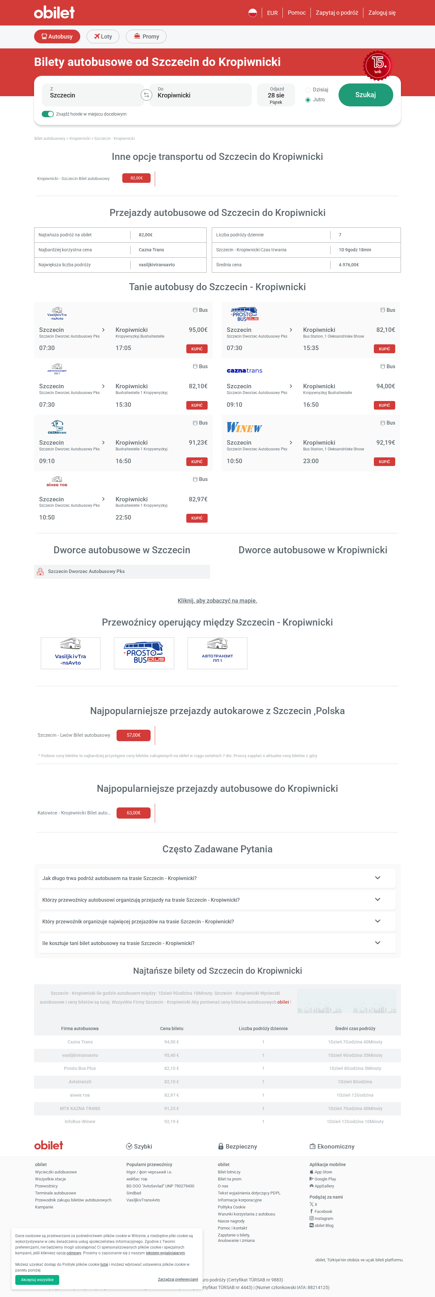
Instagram (323, 1218)
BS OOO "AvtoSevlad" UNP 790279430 (160, 1186)
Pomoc (297, 12)
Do (160, 88)
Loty (106, 36)
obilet (283, 1002)
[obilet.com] (69, 18)
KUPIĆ (197, 349)
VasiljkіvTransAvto (143, 1200)
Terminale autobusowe (55, 1193)
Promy (150, 36)
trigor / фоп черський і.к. (149, 1172)
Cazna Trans (151, 250)
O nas (223, 1186)
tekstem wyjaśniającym (165, 1253)
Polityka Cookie (232, 1207)
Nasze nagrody (231, 1221)
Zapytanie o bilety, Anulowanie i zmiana (236, 1238)
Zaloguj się (382, 12)
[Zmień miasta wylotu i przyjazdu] (146, 95)
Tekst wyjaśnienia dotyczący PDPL (249, 1193)
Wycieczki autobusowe (56, 1172)
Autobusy (60, 36)
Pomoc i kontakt (232, 1228)
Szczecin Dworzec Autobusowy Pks (86, 571)
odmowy (74, 1253)
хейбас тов (136, 1179)
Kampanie (44, 1207)
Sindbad (133, 1193)
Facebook (323, 1211)
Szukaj (365, 95)
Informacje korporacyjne (240, 1200)
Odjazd (277, 88)
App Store (323, 1172)
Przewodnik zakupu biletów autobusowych (73, 1200)
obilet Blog (323, 1225)
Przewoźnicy (46, 1186)
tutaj (104, 1264)
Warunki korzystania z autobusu (246, 1214)
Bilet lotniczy (229, 1172)
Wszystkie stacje (50, 1179)
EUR (272, 13)
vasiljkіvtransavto (157, 265)
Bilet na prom (229, 1179)
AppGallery (324, 1186)
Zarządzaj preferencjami (178, 1279)
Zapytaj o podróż (337, 12)
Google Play (325, 1179)
